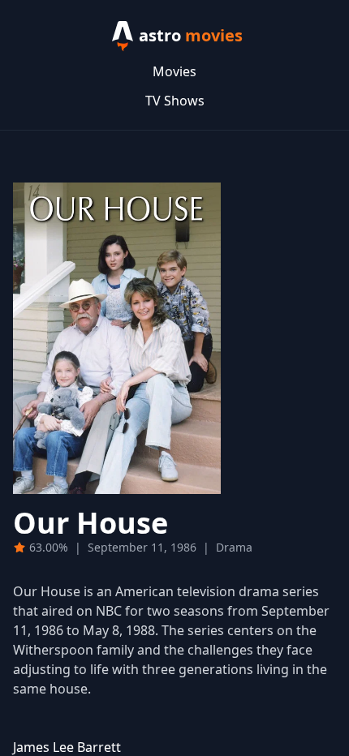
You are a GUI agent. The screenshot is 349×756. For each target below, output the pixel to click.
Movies (174, 71)
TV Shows (175, 101)
